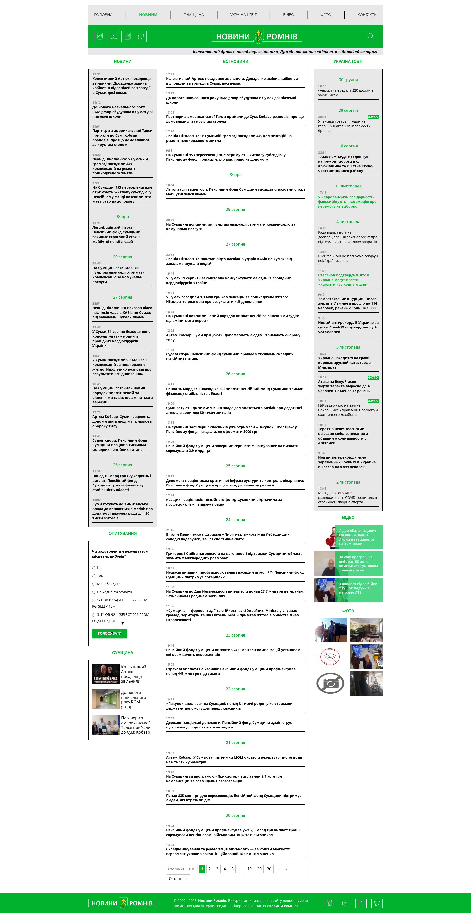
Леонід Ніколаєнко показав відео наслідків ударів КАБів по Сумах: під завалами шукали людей (122, 312)
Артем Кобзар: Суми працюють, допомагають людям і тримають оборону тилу (122, 421)
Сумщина (193, 14)
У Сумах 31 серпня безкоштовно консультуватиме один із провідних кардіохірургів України (121, 338)
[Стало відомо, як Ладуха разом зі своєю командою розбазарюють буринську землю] (330, 630)
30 (269, 868)
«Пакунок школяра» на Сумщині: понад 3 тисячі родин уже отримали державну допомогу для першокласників (229, 706)
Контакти (367, 14)
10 (249, 868)
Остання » (178, 878)
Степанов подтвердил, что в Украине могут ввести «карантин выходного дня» (343, 280)
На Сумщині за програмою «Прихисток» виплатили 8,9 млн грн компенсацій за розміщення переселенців (224, 778)
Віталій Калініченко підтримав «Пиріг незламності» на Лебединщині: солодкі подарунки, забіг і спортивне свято (228, 536)
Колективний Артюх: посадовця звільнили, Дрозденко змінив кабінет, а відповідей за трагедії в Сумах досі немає (281, 51)
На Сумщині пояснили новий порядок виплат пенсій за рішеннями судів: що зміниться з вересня (122, 395)
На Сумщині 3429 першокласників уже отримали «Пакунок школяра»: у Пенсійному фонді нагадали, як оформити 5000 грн (231, 429)
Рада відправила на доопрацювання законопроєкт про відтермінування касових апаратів (347, 237)
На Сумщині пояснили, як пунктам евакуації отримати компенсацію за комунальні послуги (118, 274)
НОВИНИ (122, 61)
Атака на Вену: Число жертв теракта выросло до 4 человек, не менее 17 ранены (344, 386)
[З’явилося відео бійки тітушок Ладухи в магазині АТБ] (366, 656)
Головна (103, 14)
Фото (325, 14)
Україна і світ (243, 14)
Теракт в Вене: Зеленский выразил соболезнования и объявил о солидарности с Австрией (343, 436)
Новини (148, 14)
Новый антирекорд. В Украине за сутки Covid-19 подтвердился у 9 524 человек (348, 327)
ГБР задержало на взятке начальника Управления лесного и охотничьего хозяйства (348, 410)
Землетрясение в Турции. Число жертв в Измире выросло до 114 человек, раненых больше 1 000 (347, 303)
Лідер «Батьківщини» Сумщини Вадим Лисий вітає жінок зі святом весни (357, 537)
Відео (288, 14)
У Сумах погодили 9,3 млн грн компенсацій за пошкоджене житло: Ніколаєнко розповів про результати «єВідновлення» (122, 366)
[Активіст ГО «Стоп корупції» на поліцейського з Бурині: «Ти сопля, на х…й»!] (330, 683)
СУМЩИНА (122, 653)
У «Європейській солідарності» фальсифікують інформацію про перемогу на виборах (347, 202)
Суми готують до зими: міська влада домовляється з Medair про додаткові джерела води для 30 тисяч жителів (122, 511)
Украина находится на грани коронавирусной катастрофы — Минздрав (347, 363)
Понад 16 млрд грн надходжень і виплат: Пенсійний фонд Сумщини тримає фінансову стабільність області (121, 482)
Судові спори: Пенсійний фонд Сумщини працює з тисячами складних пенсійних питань (119, 445)
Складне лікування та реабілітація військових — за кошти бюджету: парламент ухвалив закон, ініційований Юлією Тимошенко (228, 851)
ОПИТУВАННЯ (123, 533)
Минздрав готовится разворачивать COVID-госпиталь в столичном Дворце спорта (347, 497)
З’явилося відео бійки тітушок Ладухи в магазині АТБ (358, 588)
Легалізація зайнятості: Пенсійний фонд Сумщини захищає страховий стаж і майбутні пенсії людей (116, 234)
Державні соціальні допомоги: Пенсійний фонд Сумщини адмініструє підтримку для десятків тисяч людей (229, 724)
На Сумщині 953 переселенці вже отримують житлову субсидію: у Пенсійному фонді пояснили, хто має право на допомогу (122, 194)
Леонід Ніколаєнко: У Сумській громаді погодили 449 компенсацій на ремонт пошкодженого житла (120, 166)
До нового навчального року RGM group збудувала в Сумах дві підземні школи (122, 112)
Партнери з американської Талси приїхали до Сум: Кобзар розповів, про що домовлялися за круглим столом (122, 137)
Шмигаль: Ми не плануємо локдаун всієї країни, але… (348, 258)
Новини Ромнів (283, 905)
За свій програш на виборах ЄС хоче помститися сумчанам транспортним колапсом (358, 566)
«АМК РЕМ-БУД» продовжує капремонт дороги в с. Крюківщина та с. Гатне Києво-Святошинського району (346, 163)
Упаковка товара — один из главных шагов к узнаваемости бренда (344, 126)
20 (259, 868)
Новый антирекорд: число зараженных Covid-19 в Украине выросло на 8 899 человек (347, 462)
